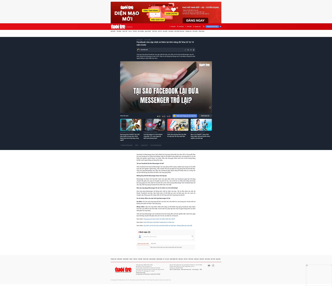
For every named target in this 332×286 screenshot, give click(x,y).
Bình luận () (205, 116)
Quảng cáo (198, 26)
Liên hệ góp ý (195, 269)
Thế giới (135, 31)
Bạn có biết (148, 31)
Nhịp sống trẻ (174, 259)
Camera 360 (188, 31)
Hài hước (165, 31)
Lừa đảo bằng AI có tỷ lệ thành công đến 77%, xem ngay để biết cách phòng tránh (153, 136)
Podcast (173, 26)
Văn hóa (180, 259)
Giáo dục (196, 259)
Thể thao (154, 31)
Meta (136, 145)
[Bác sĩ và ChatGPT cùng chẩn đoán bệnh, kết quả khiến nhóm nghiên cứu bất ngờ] (201, 125)
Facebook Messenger (126, 145)
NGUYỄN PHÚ (144, 49)
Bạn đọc (218, 259)
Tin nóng (119, 31)
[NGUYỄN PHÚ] (138, 50)
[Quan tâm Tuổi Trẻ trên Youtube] (209, 265)
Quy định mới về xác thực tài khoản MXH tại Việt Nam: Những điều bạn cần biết (168, 225)
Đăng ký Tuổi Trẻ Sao (212, 26)
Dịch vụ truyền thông (175, 269)
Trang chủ (113, 259)
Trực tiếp (124, 31)
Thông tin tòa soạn (140, 272)
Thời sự (135, 259)
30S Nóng (170, 31)
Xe (163, 259)
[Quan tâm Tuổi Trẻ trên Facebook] (213, 265)
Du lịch (167, 259)
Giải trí (160, 31)
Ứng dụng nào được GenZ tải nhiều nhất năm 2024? (159, 219)
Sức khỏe (195, 31)
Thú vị (130, 31)
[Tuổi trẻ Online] (123, 270)
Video (130, 259)
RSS (201, 269)
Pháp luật (146, 259)
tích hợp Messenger (156, 145)
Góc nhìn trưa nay (179, 31)
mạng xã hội (144, 145)
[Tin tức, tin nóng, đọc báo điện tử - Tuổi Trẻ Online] (118, 26)
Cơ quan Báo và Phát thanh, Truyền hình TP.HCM (148, 274)
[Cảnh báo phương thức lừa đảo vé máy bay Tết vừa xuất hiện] (177, 125)
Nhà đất (202, 259)
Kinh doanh (152, 259)
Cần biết (189, 26)
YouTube (181, 26)
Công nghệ (201, 31)
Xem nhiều (125, 259)
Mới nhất (113, 31)
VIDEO (130, 27)
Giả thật (213, 259)
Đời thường (141, 31)
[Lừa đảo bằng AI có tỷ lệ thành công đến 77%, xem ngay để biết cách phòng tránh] (154, 125)
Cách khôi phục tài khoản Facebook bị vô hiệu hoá (159, 222)
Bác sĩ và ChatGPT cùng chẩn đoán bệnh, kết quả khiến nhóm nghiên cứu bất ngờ (200, 136)
